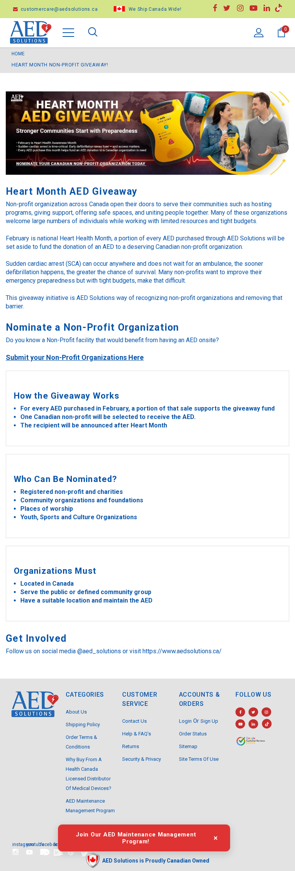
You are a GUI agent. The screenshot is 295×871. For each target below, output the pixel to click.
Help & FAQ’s (136, 734)
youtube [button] (29, 843)
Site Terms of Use (199, 759)
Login (185, 721)
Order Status (193, 734)
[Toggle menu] (68, 32)
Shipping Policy (83, 724)
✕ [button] (279, 9)
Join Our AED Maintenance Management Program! (136, 838)
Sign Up (209, 721)
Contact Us (134, 721)
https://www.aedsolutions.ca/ (182, 651)
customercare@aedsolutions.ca (58, 9)
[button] (46, 852)
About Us (76, 712)
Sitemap (188, 746)
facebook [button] (43, 843)
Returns (130, 746)
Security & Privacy (141, 759)
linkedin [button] (57, 843)
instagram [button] (15, 843)
